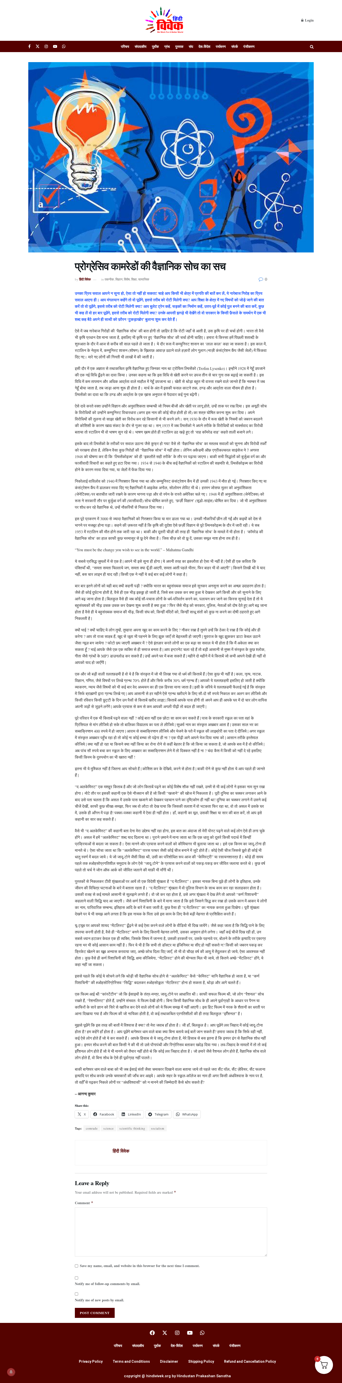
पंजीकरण (249, 46)
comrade (92, 1128)
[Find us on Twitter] (38, 46)
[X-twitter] (165, 1333)
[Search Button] (312, 46)
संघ (191, 46)
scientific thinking (132, 1128)
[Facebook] (152, 1333)
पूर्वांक (155, 46)
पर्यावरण (221, 46)
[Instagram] (177, 1333)
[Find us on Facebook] (29, 46)
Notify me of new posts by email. (99, 1300)
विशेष (127, 279)
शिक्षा (134, 279)
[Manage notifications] (11, 1372)
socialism (157, 1128)
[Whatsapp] (202, 1333)
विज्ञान (118, 279)
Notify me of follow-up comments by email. (107, 1283)
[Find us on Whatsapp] (64, 46)
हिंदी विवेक (85, 279)
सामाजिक (143, 279)
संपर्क (234, 46)
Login (309, 20)
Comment (84, 1202)
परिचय (125, 46)
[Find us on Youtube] (55, 46)
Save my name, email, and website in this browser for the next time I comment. (140, 1265)
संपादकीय (140, 46)
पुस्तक (179, 46)
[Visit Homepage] (165, 20)
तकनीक (109, 279)
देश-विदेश (204, 46)
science (108, 1128)
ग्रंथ (167, 46)
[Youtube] (190, 1333)
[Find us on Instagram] (46, 46)
